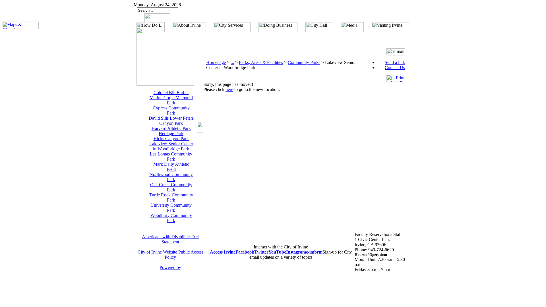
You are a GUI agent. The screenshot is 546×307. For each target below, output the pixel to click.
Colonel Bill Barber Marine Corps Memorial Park (171, 97)
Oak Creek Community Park (171, 187)
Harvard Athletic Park (171, 128)
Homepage (216, 62)
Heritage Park (171, 133)
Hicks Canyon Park (171, 138)
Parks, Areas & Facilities (261, 62)
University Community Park (171, 208)
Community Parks (304, 62)
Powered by (170, 267)
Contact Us (395, 67)
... (232, 62)
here (229, 89)
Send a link (395, 62)
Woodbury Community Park (171, 218)
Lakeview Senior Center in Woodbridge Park (171, 146)
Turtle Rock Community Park (171, 197)
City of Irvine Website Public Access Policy (170, 255)
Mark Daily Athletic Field (171, 167)
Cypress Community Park (171, 110)
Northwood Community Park (171, 177)
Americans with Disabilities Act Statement (170, 239)
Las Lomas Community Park (171, 156)
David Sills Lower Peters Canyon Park (171, 121)
